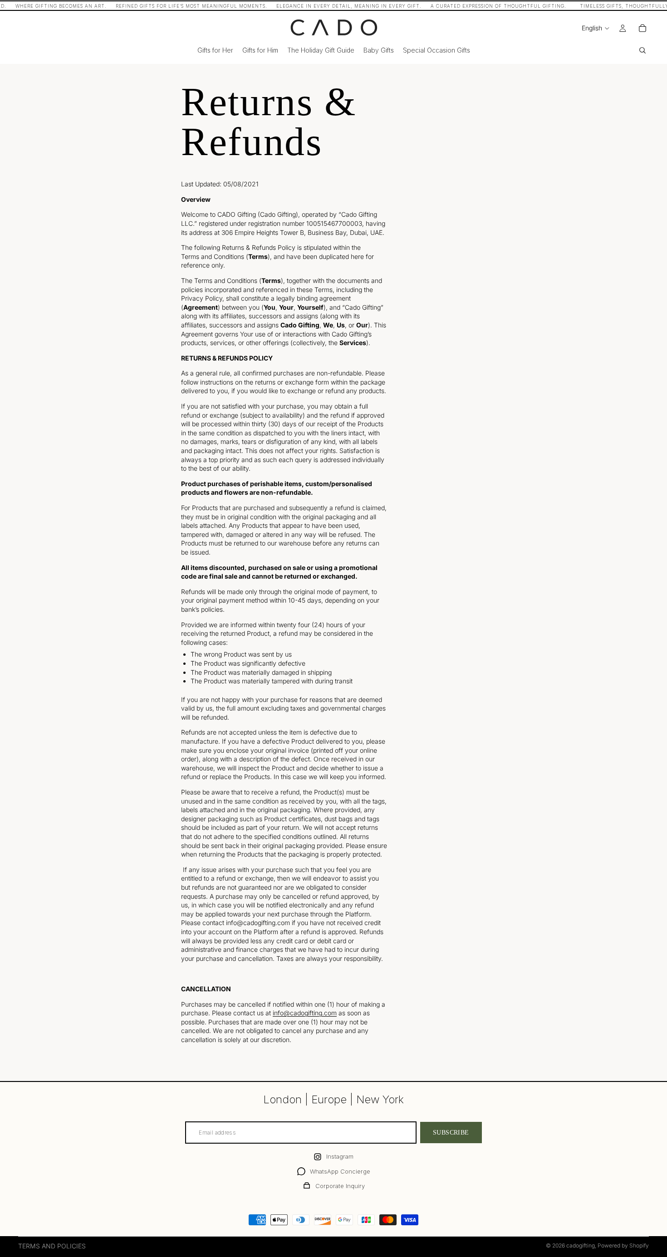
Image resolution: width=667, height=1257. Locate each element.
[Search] (642, 50)
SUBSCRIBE (451, 1132)
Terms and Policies (52, 1246)
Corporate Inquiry (340, 1185)
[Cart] (642, 28)
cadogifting (580, 1245)
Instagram (339, 1156)
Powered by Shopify (623, 1245)
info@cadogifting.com (305, 1013)
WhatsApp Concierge (340, 1171)
